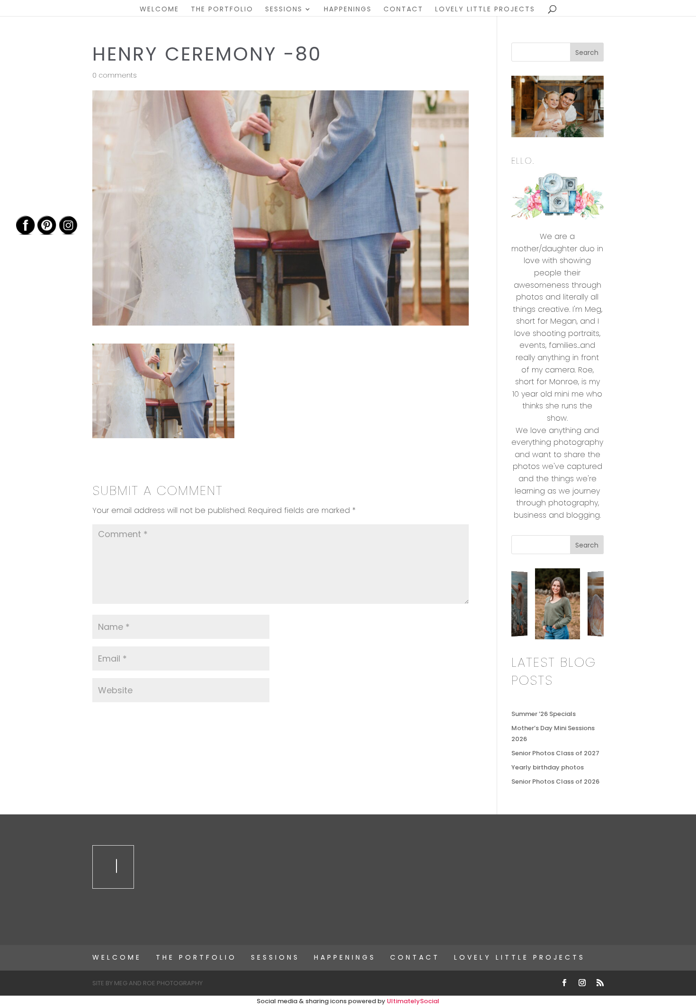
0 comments (114, 75)
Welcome (159, 10)
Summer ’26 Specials (543, 713)
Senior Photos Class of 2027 (555, 753)
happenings (348, 10)
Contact (403, 10)
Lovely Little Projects (485, 10)
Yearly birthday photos (547, 767)
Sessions (284, 10)
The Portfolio (222, 10)
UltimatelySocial (413, 1001)
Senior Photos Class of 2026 (555, 781)
